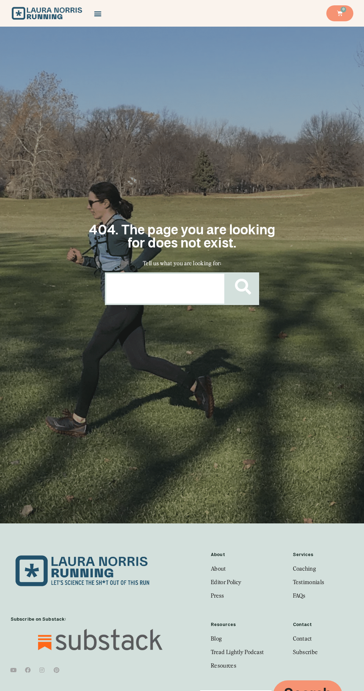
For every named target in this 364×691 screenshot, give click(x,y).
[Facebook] (28, 670)
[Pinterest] (56, 670)
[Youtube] (13, 670)
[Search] (241, 289)
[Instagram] (42, 670)
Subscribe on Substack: (38, 619)
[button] (97, 13)
